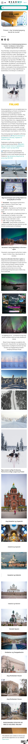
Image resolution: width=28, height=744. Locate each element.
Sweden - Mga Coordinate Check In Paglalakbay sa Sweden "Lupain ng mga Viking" (13, 146)
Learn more (5, 739)
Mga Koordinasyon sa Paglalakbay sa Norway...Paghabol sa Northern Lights (13, 137)
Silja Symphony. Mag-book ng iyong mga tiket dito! (12, 157)
